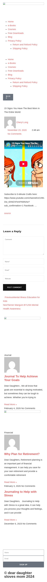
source (7, 213)
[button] (23, 56)
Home (11, 21)
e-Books (12, 25)
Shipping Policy (20, 48)
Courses (12, 29)
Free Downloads (16, 33)
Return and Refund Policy (25, 44)
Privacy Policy (14, 41)
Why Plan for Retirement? (22, 454)
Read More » (10, 404)
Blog (10, 37)
